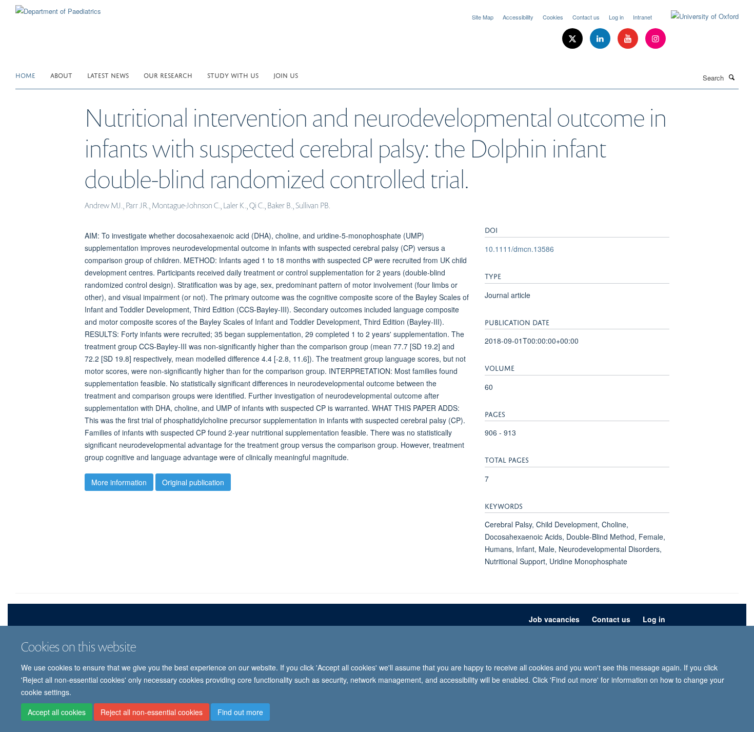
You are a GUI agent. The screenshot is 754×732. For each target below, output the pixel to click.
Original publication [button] (193, 482)
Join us (285, 75)
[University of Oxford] (697, 16)
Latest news (108, 75)
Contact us (586, 17)
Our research (168, 75)
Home (25, 75)
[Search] (732, 77)
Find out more (240, 712)
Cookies (553, 17)
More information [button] (119, 482)
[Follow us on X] (573, 39)
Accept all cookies (57, 712)
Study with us (233, 75)
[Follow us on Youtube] (629, 39)
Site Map (482, 17)
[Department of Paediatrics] (58, 7)
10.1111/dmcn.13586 (519, 249)
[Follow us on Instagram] (655, 39)
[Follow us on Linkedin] (601, 39)
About (61, 75)
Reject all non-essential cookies (152, 712)
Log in (616, 17)
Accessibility (518, 17)
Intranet (642, 17)
